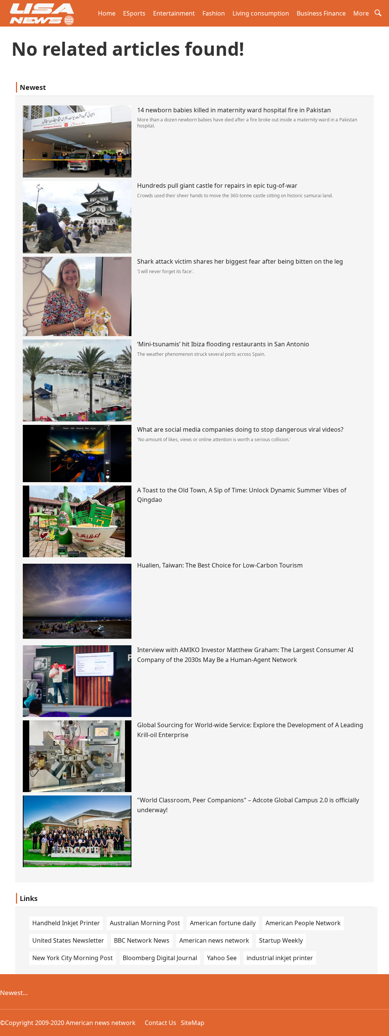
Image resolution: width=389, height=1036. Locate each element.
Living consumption (260, 13)
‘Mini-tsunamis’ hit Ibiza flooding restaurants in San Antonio (223, 344)
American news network (214, 940)
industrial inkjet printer (280, 958)
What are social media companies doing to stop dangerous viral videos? (240, 429)
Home (106, 13)
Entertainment (174, 13)
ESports (134, 13)
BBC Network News (141, 940)
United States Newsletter (68, 940)
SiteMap (192, 1023)
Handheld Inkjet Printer (66, 923)
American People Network (303, 923)
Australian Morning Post (145, 923)
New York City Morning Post (72, 958)
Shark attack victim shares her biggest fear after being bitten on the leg (240, 261)
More (361, 13)
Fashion (213, 13)
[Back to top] (379, 1026)
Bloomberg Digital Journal (160, 958)
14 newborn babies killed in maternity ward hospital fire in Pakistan (234, 110)
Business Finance (321, 13)
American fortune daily (223, 923)
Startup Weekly (281, 940)
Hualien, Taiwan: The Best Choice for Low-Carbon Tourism (220, 565)
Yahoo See (222, 958)
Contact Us (160, 1023)
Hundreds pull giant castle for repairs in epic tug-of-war (217, 185)
